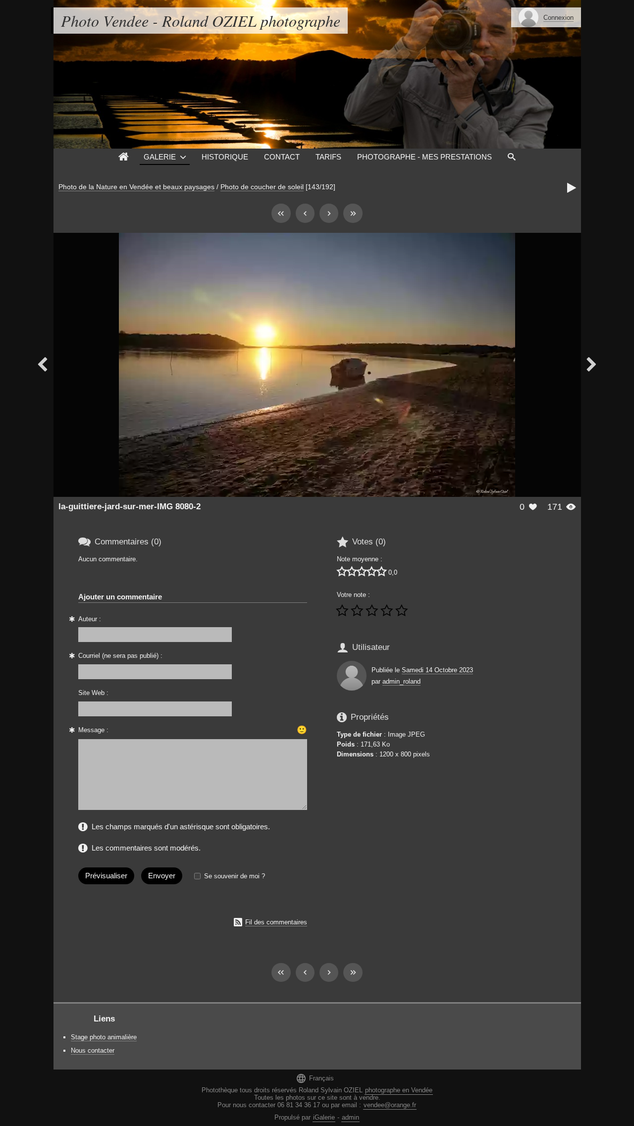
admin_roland (401, 681)
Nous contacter (92, 1050)
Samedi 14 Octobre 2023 (437, 670)
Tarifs (328, 157)
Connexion (558, 17)
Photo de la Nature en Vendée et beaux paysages (136, 187)
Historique (225, 157)
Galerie (160, 157)
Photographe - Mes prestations (424, 157)
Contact (282, 157)
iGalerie (324, 1117)
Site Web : (93, 693)
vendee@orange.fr (390, 1105)
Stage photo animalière (104, 1037)
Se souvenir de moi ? (234, 876)
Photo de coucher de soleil (262, 187)
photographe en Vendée (398, 1090)
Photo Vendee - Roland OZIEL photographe (200, 20)
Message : (93, 730)
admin (350, 1117)
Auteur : (89, 619)
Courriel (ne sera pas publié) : (120, 655)
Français (315, 1078)
